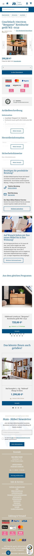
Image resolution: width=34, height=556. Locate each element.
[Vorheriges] (3, 45)
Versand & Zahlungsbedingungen (17, 495)
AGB (12, 437)
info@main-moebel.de (17, 466)
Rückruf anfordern (17, 209)
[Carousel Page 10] (19, 335)
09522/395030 (12, 188)
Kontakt (17, 507)
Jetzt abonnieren (17, 444)
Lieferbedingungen (17, 493)
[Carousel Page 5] (21, 333)
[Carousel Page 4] (18, 333)
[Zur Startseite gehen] (17, 3)
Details (17, 331)
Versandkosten (17, 61)
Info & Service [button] (17, 482)
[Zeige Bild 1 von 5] (10, 54)
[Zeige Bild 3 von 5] (17, 54)
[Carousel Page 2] (13, 333)
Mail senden (11, 195)
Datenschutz (17, 501)
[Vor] (31, 306)
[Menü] (3, 3)
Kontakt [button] (17, 452)
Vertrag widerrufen (17, 475)
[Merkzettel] (7, 3)
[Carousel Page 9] (17, 335)
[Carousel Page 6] (23, 333)
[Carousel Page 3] (15, 333)
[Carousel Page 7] (11, 335)
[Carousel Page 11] (22, 335)
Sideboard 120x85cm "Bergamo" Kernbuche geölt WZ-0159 (17, 318)
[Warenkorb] (30, 3)
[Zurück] (2, 306)
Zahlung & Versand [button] (17, 516)
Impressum (17, 503)
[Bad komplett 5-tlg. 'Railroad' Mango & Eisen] (17, 368)
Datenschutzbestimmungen (23, 437)
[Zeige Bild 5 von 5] (23, 54)
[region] (17, 45)
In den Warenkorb (17, 72)
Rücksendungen (17, 499)
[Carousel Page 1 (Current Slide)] (10, 333)
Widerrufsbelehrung (17, 491)
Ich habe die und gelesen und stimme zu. (17, 438)
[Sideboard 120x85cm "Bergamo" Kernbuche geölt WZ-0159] (17, 296)
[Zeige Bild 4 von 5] (20, 54)
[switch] (30, 553)
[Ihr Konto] (27, 3)
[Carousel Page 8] (14, 335)
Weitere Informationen (13, 260)
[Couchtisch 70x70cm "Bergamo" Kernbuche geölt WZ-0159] (17, 44)
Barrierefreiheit (17, 505)
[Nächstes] (30, 45)
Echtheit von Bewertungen (17, 487)
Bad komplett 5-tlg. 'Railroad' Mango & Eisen (17, 390)
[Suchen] (27, 9)
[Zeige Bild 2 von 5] (13, 54)
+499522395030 (17, 464)
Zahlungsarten (17, 497)
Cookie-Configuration (17, 509)
